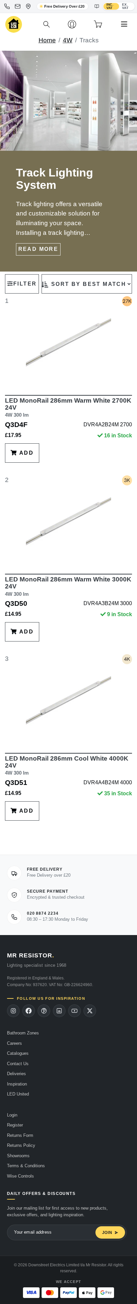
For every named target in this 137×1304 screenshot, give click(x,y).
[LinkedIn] (59, 1010)
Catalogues (18, 1053)
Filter (25, 284)
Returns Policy (21, 1145)
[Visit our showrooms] (28, 6)
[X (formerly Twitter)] (89, 1010)
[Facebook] (28, 1010)
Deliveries (16, 1073)
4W (67, 40)
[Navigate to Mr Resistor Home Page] (13, 24)
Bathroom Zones (23, 1032)
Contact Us (18, 1063)
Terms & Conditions (26, 1165)
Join (107, 1232)
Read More (38, 249)
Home (47, 40)
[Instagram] (13, 1010)
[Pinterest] (44, 1010)
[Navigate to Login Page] (72, 24)
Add (25, 453)
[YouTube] (74, 1010)
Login (12, 1115)
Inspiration (17, 1083)
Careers (14, 1043)
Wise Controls (20, 1176)
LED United (18, 1094)
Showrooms (18, 1155)
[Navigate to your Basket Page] (98, 24)
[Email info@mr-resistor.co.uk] (18, 6)
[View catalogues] (97, 6)
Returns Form (20, 1135)
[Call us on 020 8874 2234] (7, 6)
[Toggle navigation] (124, 24)
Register (15, 1125)
